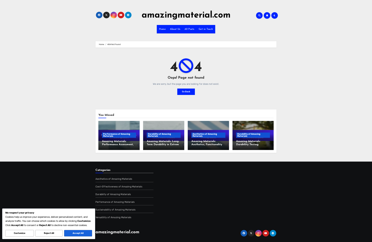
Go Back (186, 91)
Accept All (78, 233)
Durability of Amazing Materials (159, 135)
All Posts (189, 29)
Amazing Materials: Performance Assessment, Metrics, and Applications (118, 144)
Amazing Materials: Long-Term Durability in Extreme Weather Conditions (163, 144)
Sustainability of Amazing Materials (115, 209)
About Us (175, 29)
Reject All (49, 233)
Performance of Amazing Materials (116, 135)
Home (162, 29)
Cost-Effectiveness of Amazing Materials (118, 186)
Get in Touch (206, 29)
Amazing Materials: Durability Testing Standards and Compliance (253, 144)
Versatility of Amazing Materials (113, 217)
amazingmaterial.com (186, 15)
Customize (19, 233)
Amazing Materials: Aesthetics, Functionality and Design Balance (206, 144)
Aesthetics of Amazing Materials (205, 135)
